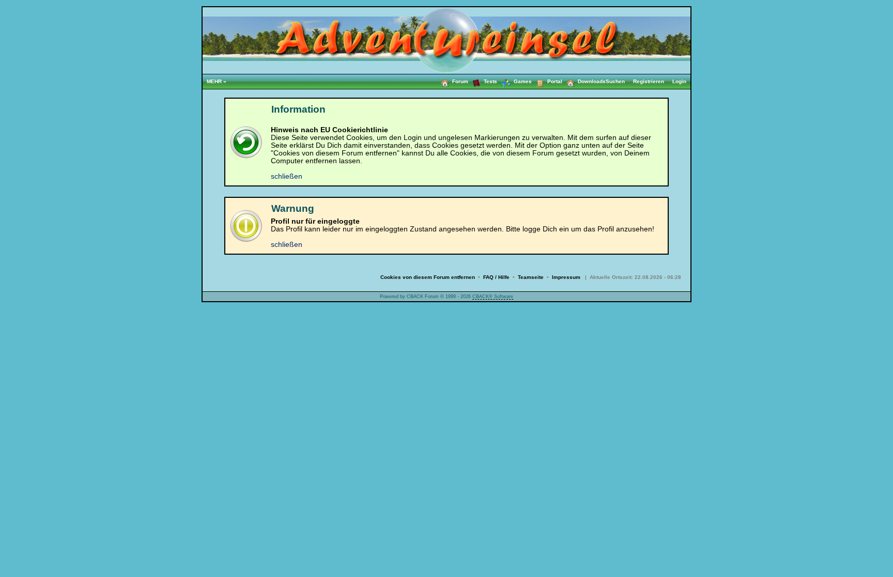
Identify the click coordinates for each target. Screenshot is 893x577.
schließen (286, 176)
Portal (554, 81)
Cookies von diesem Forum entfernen (427, 277)
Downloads (592, 81)
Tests (490, 81)
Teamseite (531, 277)
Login (679, 81)
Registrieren (652, 81)
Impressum (566, 277)
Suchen (619, 81)
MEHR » (216, 81)
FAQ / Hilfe (496, 277)
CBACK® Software (492, 296)
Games (523, 81)
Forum (460, 81)
